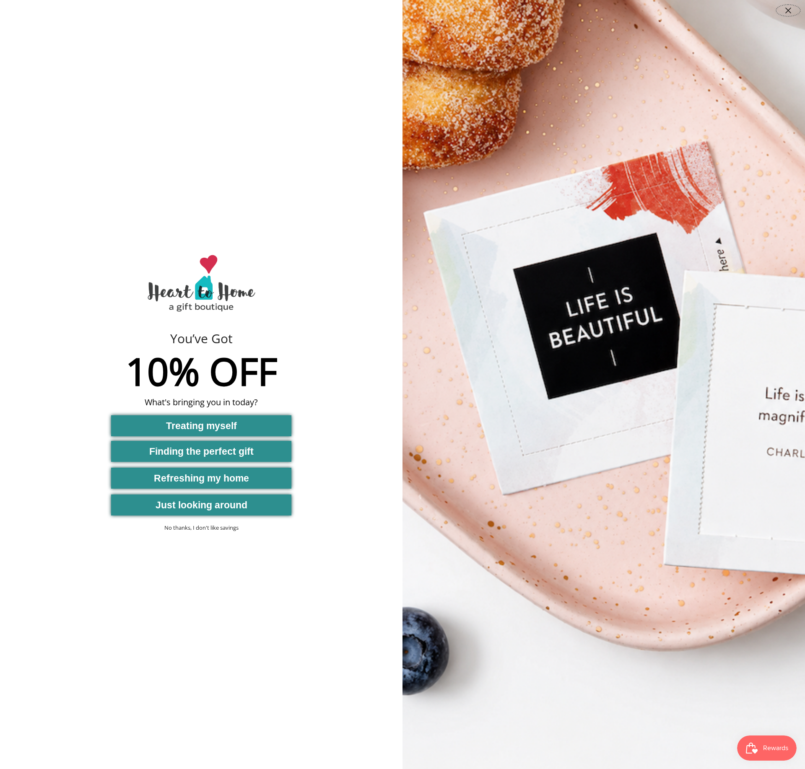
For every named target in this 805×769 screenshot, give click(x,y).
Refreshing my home (201, 478)
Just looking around (201, 505)
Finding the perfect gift (201, 451)
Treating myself (201, 425)
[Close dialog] (788, 10)
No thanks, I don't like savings (201, 527)
